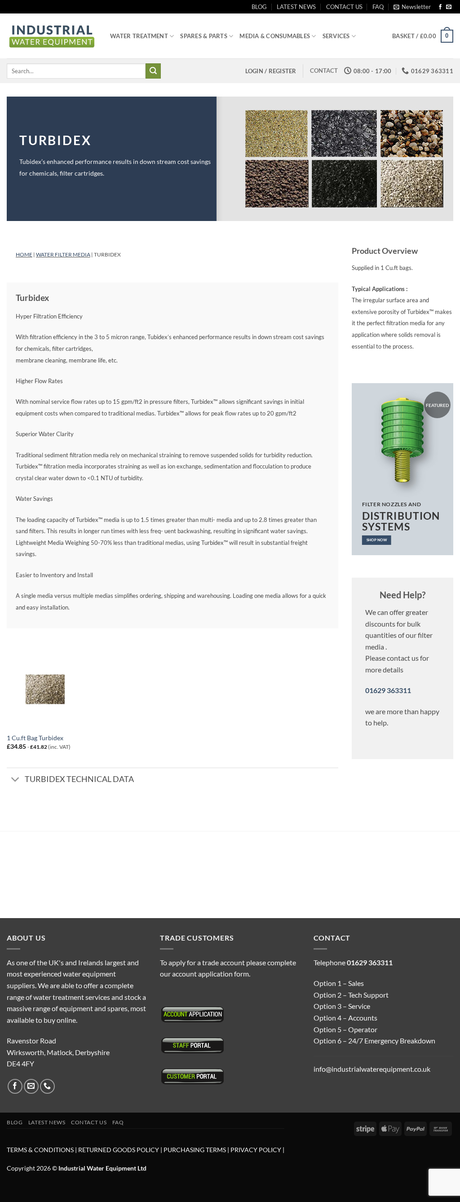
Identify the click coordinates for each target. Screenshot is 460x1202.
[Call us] (47, 1086)
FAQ (378, 6)
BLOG (259, 6)
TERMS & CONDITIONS (40, 1149)
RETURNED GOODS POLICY (118, 1149)
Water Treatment (139, 36)
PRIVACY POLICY (255, 1149)
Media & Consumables (274, 36)
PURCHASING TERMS (195, 1149)
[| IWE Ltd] (52, 36)
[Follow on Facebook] (440, 7)
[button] (412, 6)
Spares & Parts (203, 36)
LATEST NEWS (296, 6)
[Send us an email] (448, 7)
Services (336, 36)
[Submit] (153, 71)
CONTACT (324, 70)
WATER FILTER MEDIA (63, 254)
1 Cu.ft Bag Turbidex (35, 738)
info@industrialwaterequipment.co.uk (372, 1069)
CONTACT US (344, 6)
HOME (24, 254)
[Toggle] (15, 780)
